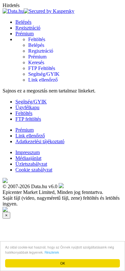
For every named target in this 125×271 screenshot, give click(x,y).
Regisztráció (27, 28)
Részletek (52, 252)
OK (62, 263)
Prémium (24, 33)
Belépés (23, 22)
